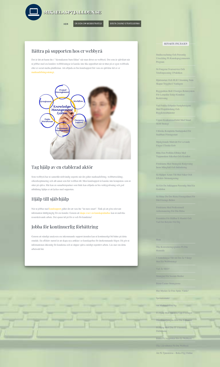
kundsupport (55, 208)
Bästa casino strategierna (125, 23)
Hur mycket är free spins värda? (172, 290)
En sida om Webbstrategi (88, 23)
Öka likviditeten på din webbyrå (172, 345)
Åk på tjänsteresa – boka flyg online (174, 352)
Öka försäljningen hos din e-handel (174, 320)
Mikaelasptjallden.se (72, 12)
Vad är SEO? (162, 268)
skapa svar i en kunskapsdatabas (95, 212)
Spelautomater (163, 298)
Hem (66, 24)
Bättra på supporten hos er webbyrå (174, 338)
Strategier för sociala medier (170, 276)
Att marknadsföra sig (166, 305)
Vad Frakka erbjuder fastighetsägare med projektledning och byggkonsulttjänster (173, 109)
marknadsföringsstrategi (42, 72)
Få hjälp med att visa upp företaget (174, 312)
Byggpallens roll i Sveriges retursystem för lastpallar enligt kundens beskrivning (175, 94)
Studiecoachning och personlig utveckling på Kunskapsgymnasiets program (173, 58)
